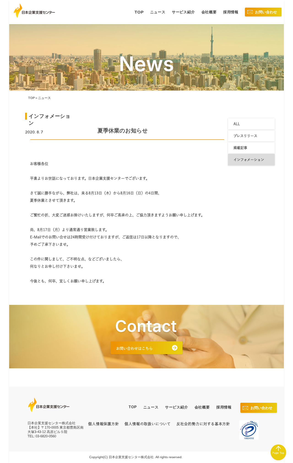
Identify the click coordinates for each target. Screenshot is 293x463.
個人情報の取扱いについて (148, 424)
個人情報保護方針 (103, 424)
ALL (236, 124)
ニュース (157, 12)
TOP (139, 12)
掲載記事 (240, 147)
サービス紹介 (183, 12)
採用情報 (231, 12)
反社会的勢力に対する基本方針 (203, 424)
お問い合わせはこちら (134, 348)
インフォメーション (248, 159)
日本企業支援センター (48, 405)
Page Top (278, 453)
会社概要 (209, 12)
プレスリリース (245, 136)
